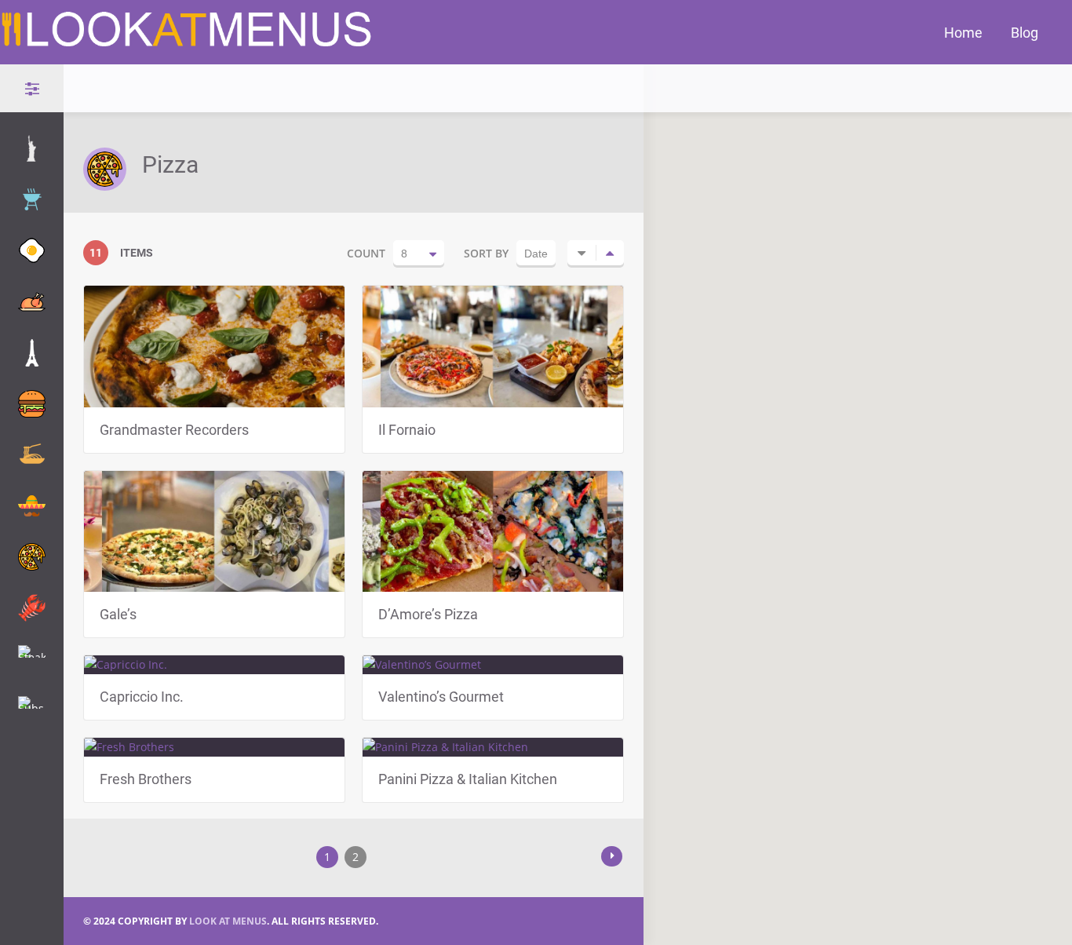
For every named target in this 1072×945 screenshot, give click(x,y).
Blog (1024, 32)
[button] (871, 481)
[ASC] (581, 252)
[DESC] (610, 252)
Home (963, 32)
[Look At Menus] (187, 43)
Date (536, 253)
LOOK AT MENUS (228, 921)
